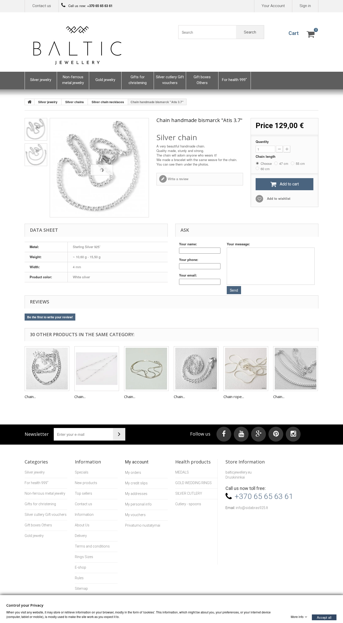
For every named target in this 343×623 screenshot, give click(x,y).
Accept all (324, 617)
